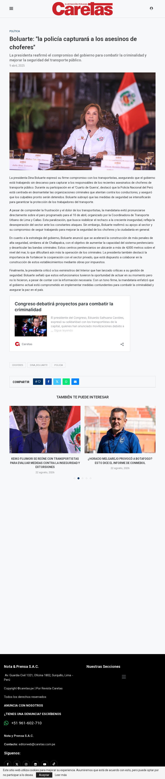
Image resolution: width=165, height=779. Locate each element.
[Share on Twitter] (57, 381)
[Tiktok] (54, 760)
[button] (14, 440)
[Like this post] (39, 381)
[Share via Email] (75, 381)
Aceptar (44, 775)
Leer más (61, 775)
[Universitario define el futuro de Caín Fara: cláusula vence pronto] (120, 429)
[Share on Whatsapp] (66, 381)
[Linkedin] (35, 760)
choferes (17, 365)
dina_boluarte (38, 365)
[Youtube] (44, 760)
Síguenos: (12, 749)
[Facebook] (8, 760)
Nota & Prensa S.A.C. (21, 662)
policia (58, 365)
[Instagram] (26, 760)
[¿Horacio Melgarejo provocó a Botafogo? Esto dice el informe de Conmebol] (44, 429)
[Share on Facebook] (48, 381)
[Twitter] (17, 760)
